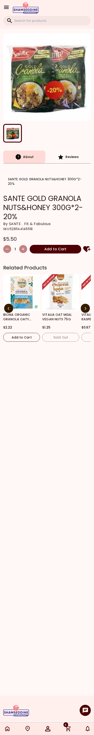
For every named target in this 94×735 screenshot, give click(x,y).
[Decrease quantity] (7, 249)
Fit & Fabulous (37, 223)
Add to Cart (55, 249)
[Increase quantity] (23, 249)
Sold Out (60, 337)
